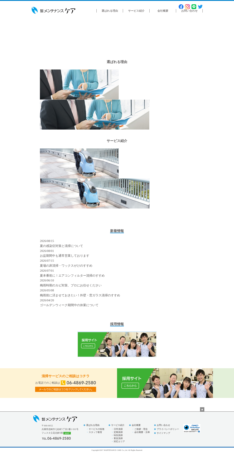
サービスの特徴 (96, 429)
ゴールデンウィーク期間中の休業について (69, 305)
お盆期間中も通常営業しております (64, 255)
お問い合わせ (189, 10)
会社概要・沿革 (142, 432)
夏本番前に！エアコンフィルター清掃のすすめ (72, 275)
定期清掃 (118, 432)
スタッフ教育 (95, 432)
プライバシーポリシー (168, 429)
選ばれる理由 (110, 10)
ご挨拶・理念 (141, 429)
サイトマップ (163, 433)
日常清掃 (118, 429)
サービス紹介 (136, 10)
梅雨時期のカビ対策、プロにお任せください (71, 285)
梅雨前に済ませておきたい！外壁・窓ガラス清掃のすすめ (80, 295)
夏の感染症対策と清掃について (61, 246)
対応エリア (119, 441)
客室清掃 (118, 438)
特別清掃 (118, 435)
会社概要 (162, 10)
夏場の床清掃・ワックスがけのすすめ (66, 265)
